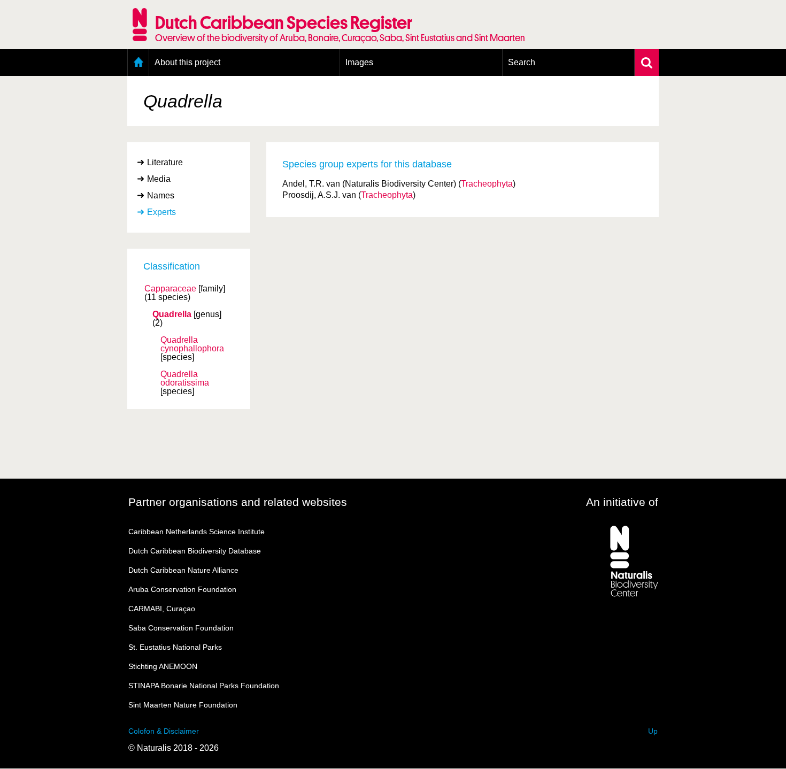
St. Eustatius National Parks (175, 647)
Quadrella (171, 314)
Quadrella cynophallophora (192, 344)
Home (138, 62)
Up (653, 731)
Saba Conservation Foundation (181, 628)
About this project (187, 62)
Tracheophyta (487, 183)
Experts (161, 212)
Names (160, 195)
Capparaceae (170, 288)
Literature (165, 162)
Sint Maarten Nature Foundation (182, 705)
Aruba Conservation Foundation (182, 589)
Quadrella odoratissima (184, 378)
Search (521, 62)
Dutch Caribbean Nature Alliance (183, 570)
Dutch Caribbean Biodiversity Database (194, 551)
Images (359, 62)
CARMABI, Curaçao (161, 608)
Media (159, 178)
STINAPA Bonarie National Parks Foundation (203, 685)
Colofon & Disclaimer (163, 731)
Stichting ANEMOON (162, 666)
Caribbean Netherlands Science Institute (196, 531)
